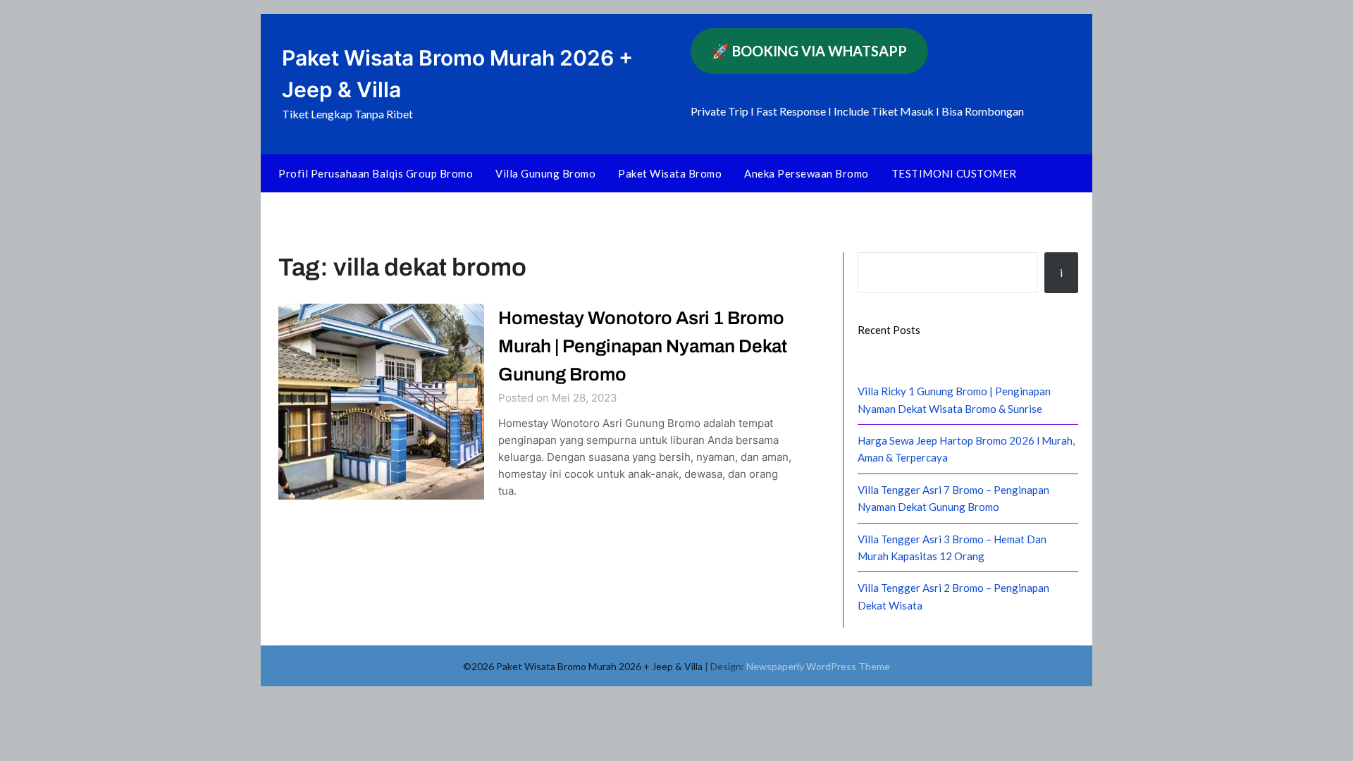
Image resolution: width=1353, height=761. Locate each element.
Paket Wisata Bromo (670, 173)
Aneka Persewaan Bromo (806, 173)
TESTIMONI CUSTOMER (954, 173)
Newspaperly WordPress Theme (818, 666)
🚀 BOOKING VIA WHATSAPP (809, 50)
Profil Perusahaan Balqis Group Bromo (375, 173)
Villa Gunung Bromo (545, 173)
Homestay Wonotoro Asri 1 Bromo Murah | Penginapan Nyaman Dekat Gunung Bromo (642, 346)
